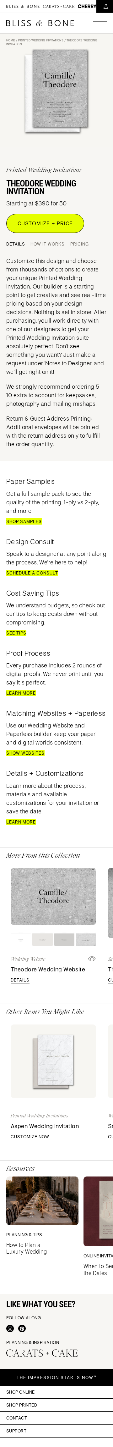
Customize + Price (45, 223)
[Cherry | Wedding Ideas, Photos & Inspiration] (87, 6)
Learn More (21, 693)
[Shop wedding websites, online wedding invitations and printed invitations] (40, 23)
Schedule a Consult (32, 573)
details (20, 980)
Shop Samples (24, 521)
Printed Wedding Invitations (40, 40)
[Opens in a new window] (10, 1328)
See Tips (16, 633)
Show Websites (25, 753)
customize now (30, 1137)
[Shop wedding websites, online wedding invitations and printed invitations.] (23, 6)
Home (10, 40)
